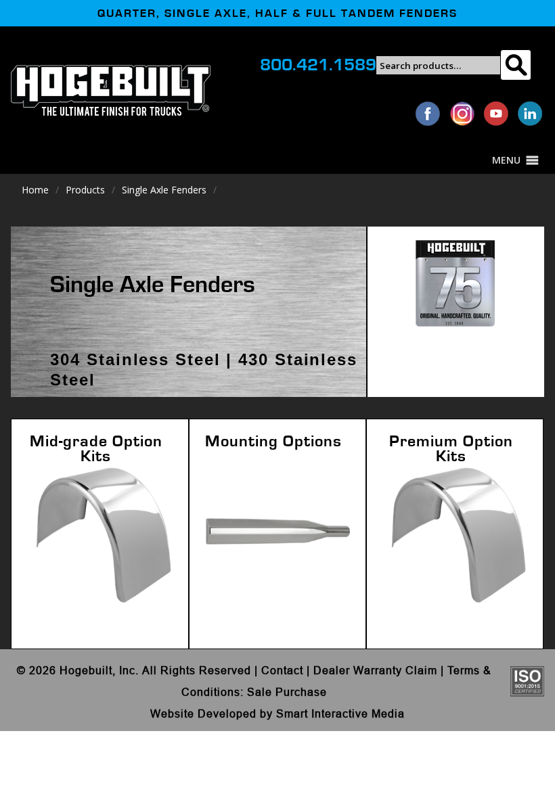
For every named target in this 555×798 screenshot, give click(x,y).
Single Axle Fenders (164, 189)
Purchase (301, 692)
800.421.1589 (318, 65)
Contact (282, 670)
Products (85, 189)
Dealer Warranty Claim (375, 670)
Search (515, 65)
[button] (506, 160)
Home (35, 189)
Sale (259, 692)
